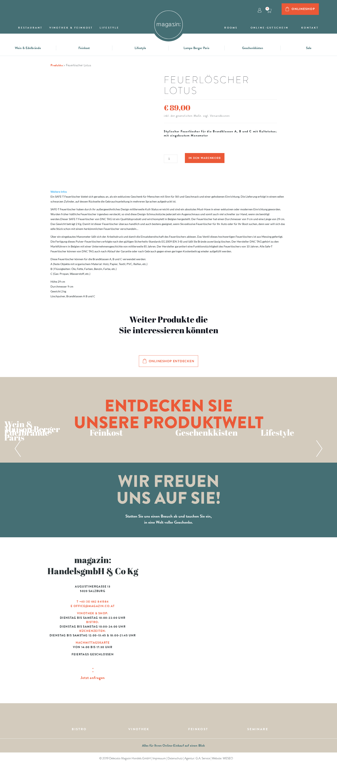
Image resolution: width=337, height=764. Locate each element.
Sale (308, 48)
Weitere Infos (59, 191)
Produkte (57, 65)
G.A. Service (203, 758)
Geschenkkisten (252, 48)
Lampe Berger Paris (196, 48)
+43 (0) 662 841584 (94, 601)
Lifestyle (140, 48)
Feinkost (84, 48)
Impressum (159, 758)
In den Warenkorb (205, 158)
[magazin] (168, 22)
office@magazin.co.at (94, 606)
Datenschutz (175, 758)
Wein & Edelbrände (28, 48)
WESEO (228, 758)
